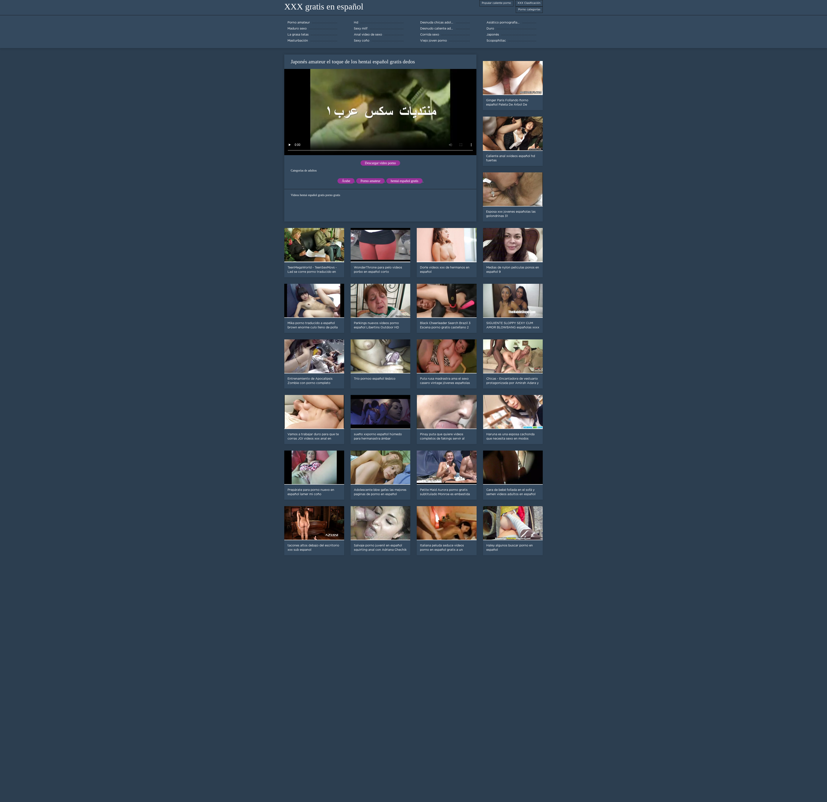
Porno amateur (370, 181)
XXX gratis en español (323, 6)
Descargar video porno (380, 163)
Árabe (346, 181)
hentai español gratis (404, 181)
